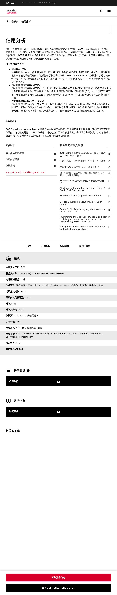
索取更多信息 (58, 577)
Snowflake (11, 337)
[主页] (12, 12)
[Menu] (109, 11)
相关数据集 (84, 246)
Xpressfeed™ (26, 337)
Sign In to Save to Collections (60, 588)
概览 (29, 246)
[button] (31, 147)
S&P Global (10, 3)
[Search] (101, 11)
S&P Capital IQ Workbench (87, 334)
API (18, 334)
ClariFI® (26, 334)
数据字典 (64, 246)
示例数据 (45, 246)
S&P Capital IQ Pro (61, 334)
